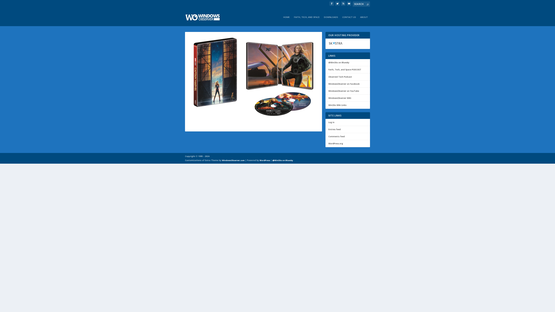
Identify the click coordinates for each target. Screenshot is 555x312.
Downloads (331, 17)
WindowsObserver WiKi (339, 98)
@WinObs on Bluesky (338, 62)
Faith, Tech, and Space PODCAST (344, 69)
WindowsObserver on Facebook (344, 83)
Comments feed (336, 136)
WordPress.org (335, 143)
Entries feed (334, 129)
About (364, 17)
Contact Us (349, 17)
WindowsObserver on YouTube (343, 91)
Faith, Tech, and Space (307, 17)
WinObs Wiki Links (337, 105)
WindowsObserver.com (233, 160)
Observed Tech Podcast (340, 76)
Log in (331, 122)
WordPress (265, 160)
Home (286, 17)
